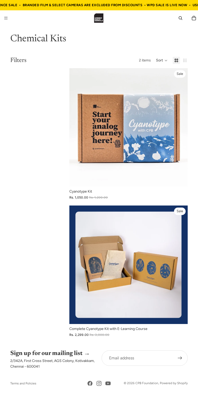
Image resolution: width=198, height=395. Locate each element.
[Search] (180, 18)
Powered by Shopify (174, 383)
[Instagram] (99, 383)
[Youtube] (108, 383)
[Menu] (6, 18)
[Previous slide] (77, 127)
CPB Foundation (146, 383)
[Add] (179, 179)
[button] (162, 60)
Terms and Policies (23, 383)
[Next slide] (180, 127)
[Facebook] (90, 383)
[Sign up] (180, 358)
